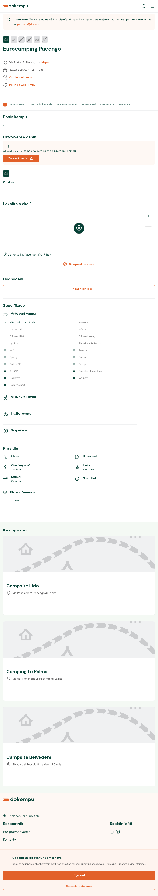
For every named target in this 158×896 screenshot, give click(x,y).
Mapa (45, 62)
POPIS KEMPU (17, 104)
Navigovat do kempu (82, 264)
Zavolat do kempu (20, 77)
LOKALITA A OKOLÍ (67, 104)
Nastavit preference (79, 886)
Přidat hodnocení (82, 288)
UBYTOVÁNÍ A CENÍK (41, 104)
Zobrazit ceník (17, 158)
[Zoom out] (148, 222)
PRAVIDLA (124, 104)
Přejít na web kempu (22, 84)
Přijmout (79, 875)
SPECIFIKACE (107, 104)
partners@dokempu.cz (31, 24)
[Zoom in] (148, 215)
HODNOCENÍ (89, 104)
